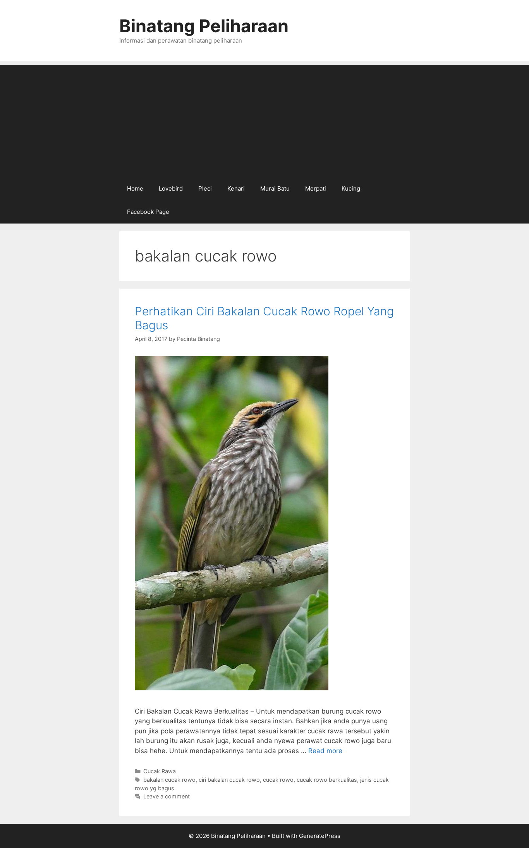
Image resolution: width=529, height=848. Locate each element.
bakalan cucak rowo (169, 779)
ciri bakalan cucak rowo (229, 779)
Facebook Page (148, 211)
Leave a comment (166, 796)
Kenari (236, 188)
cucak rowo (278, 779)
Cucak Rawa (159, 771)
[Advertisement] (264, 119)
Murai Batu (275, 188)
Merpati (315, 188)
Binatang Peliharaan (204, 25)
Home (135, 188)
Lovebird (171, 188)
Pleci (205, 188)
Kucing (351, 188)
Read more (325, 751)
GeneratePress (319, 835)
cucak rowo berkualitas (327, 779)
